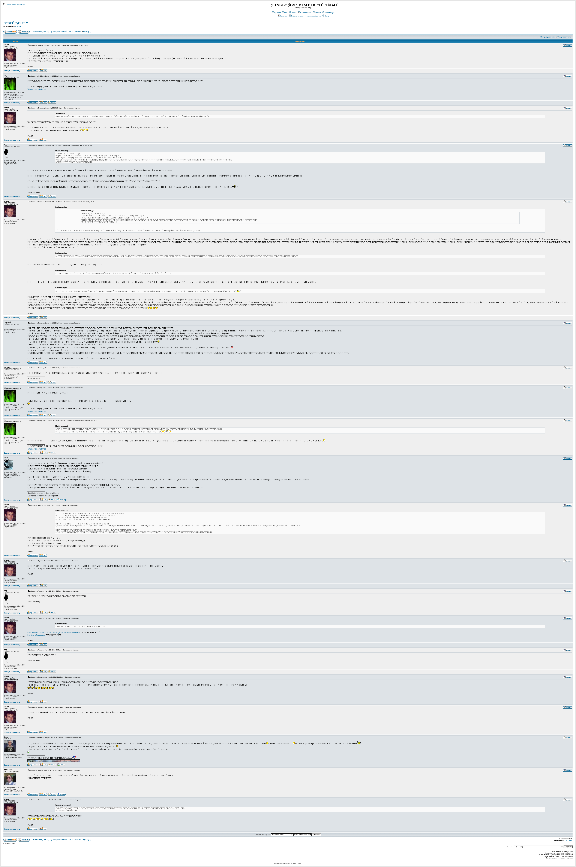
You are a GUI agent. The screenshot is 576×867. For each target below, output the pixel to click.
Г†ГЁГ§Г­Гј (87, 32)
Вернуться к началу (12, 71)
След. (19, 26)
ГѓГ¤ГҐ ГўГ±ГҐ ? (15, 23)
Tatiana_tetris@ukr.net (36, 89)
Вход (326, 16)
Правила (277, 13)
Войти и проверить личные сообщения (306, 16)
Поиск (294, 13)
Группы (318, 13)
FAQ (286, 13)
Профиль (283, 16)
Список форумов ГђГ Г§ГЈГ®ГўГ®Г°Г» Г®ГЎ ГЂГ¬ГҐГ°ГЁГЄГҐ (56, 32)
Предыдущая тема (547, 37)
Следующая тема (564, 37)
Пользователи (305, 13)
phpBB (283, 863)
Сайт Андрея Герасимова (15, 5)
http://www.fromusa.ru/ (36, 635)
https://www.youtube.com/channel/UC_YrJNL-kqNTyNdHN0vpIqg (53, 632)
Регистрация (329, 13)
